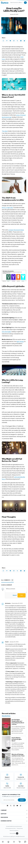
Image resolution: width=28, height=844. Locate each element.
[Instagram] (14, 805)
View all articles (6, 716)
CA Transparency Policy (10, 828)
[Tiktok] (20, 805)
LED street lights (6, 331)
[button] (14, 833)
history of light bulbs (7, 207)
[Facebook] (7, 805)
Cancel (15, 595)
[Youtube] (17, 805)
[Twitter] (10, 805)
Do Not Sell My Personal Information (14, 826)
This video (5, 131)
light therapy (20, 341)
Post (21, 595)
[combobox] (16, 2)
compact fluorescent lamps (16, 230)
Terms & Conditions (14, 830)
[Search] (25, 2)
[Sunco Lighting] (4, 3)
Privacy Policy (20, 828)
